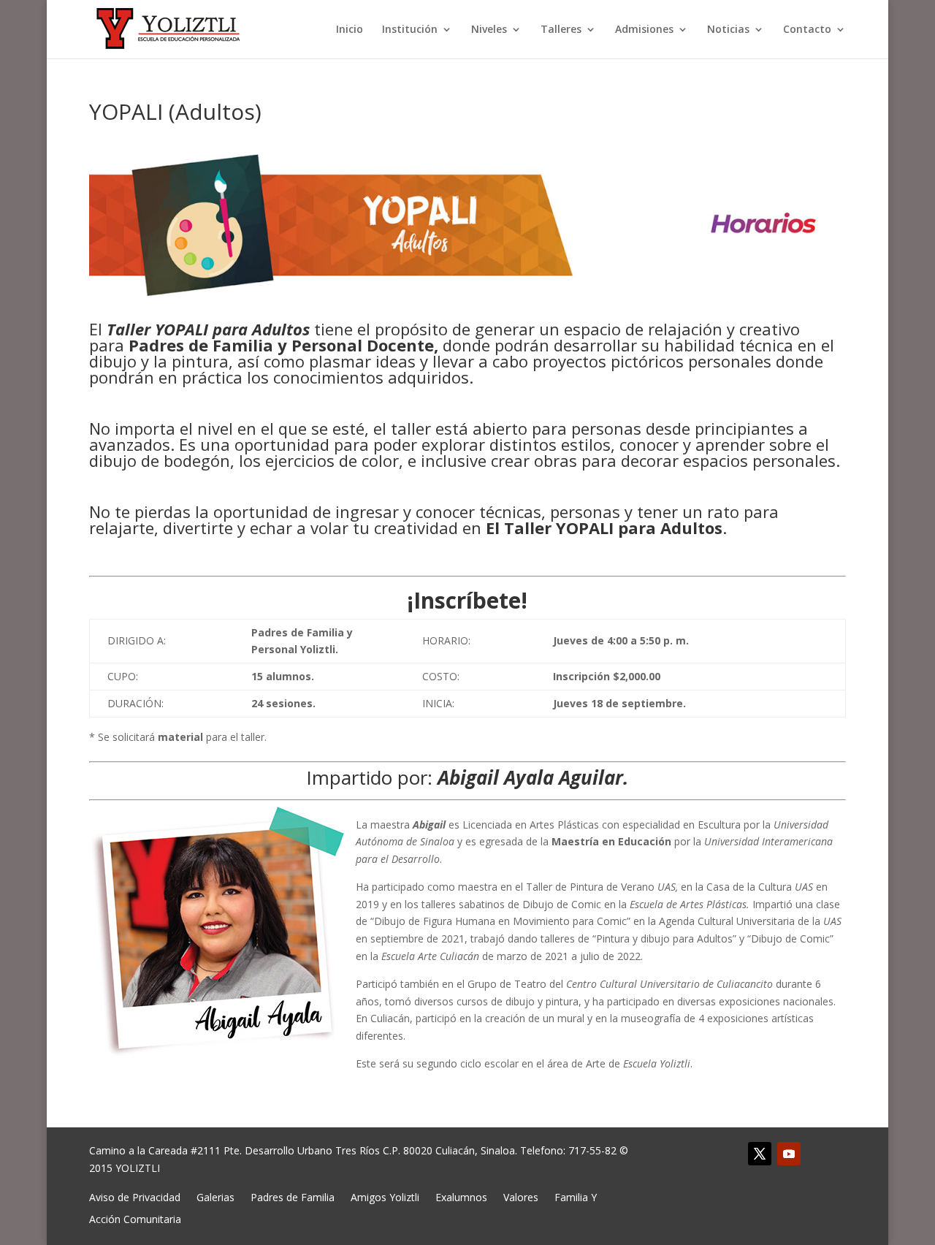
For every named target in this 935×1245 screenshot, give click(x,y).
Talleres (561, 30)
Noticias (728, 30)
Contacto (807, 30)
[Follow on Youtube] (789, 1153)
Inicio (349, 30)
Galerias (215, 1196)
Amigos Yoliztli (385, 1196)
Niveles (489, 30)
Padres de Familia (293, 1196)
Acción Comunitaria (135, 1218)
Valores (520, 1196)
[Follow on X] (759, 1153)
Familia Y (575, 1196)
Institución (410, 30)
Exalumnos (461, 1196)
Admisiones (644, 30)
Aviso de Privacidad (134, 1196)
